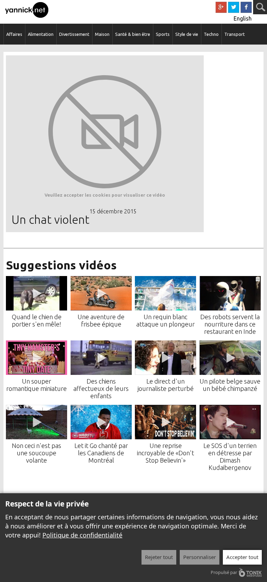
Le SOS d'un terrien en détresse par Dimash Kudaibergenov (230, 456)
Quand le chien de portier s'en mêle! (37, 320)
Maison (102, 34)
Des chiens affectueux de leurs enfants (101, 388)
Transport (234, 34)
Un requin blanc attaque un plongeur (165, 320)
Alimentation (41, 34)
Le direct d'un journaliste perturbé (166, 385)
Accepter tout (242, 556)
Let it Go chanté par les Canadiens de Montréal (101, 453)
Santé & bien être (132, 34)
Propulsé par (224, 572)
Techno (211, 34)
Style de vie (186, 34)
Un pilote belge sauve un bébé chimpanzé (230, 385)
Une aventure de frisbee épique (101, 320)
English (243, 18)
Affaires (14, 34)
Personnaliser (199, 556)
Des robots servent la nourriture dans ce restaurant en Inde (230, 324)
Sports (163, 34)
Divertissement (74, 34)
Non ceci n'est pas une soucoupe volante (36, 453)
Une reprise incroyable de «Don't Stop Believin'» (165, 453)
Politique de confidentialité (82, 535)
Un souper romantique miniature (36, 385)
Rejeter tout (159, 556)
